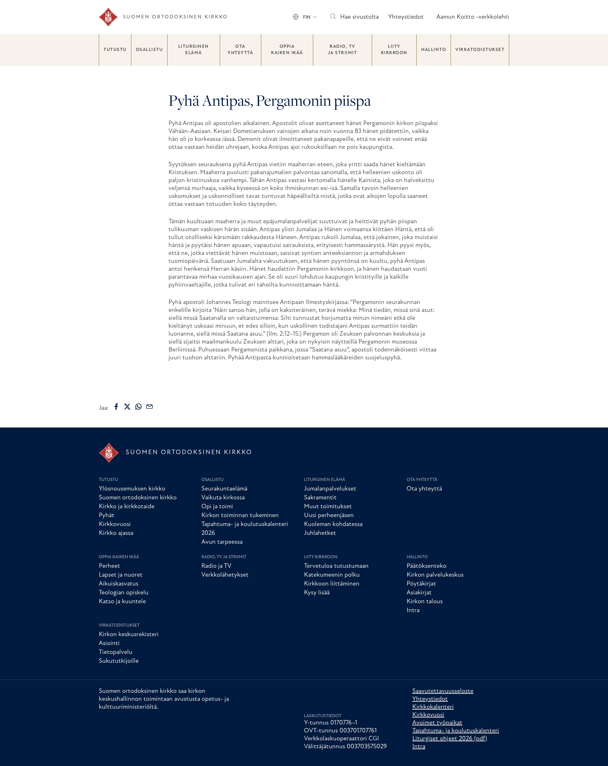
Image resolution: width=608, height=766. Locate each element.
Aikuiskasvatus (118, 584)
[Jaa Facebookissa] (116, 406)
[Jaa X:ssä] (127, 406)
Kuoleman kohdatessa (333, 524)
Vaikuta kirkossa (223, 498)
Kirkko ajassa (116, 533)
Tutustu (115, 49)
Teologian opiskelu (124, 593)
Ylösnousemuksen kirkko (132, 489)
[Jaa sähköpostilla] (149, 406)
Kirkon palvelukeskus (435, 575)
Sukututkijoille (119, 661)
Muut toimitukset (328, 506)
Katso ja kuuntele (122, 601)
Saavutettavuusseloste (442, 691)
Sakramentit (320, 498)
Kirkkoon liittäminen (331, 584)
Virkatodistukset (479, 49)
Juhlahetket (320, 533)
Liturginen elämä (193, 49)
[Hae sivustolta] (332, 17)
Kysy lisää (317, 593)
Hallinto (433, 49)
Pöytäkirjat (421, 584)
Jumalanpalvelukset (330, 489)
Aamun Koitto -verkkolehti (472, 17)
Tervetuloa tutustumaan (336, 566)
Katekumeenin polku (332, 575)
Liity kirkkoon (394, 49)
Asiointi (109, 643)
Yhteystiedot (406, 17)
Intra (413, 610)
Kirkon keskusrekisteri (129, 634)
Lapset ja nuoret (120, 575)
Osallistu (149, 49)
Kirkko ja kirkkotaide (127, 506)
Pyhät (106, 515)
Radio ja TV (216, 566)
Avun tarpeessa (222, 542)
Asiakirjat (419, 593)
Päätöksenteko (426, 566)
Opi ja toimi (217, 506)
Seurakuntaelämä (224, 489)
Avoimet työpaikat (437, 723)
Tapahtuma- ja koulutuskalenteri (455, 731)
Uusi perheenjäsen (329, 515)
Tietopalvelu (115, 652)
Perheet (109, 566)
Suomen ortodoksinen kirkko (138, 498)
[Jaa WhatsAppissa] (138, 406)
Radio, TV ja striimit (342, 49)
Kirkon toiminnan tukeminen (240, 515)
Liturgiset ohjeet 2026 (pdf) (449, 739)
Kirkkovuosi (115, 524)
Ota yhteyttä (240, 49)
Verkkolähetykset (225, 575)
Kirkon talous (425, 601)
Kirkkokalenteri (433, 707)
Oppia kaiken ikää (287, 49)
